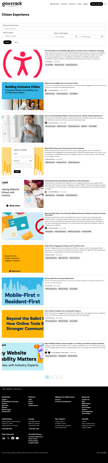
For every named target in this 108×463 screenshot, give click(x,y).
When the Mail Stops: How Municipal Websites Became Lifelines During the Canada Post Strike (75, 214)
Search (7, 42)
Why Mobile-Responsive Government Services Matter (64, 148)
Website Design (59, 64)
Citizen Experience (71, 64)
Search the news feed (10, 25)
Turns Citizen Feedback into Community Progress (63, 311)
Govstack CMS (86, 231)
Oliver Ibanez (65, 352)
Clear (15, 42)
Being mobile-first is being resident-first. (59, 278)
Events (31, 403)
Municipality (60, 195)
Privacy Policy (33, 441)
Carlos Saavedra (53, 122)
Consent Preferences (36, 437)
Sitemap (4, 407)
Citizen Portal (33, 405)
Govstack (104, 452)
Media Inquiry (6, 409)
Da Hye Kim (49, 285)
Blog (83, 401)
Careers (4, 403)
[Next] (61, 377)
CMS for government (74, 231)
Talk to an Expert (97, 4)
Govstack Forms (50, 126)
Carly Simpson (56, 352)
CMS (30, 399)
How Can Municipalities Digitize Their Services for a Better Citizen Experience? (73, 116)
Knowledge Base (87, 411)
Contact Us (85, 399)
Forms (31, 401)
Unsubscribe (6, 411)
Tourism (58, 399)
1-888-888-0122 (7, 429)
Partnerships (86, 413)
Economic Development (63, 401)
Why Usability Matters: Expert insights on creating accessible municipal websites (74, 343)
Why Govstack (54, 4)
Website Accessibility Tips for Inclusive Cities (61, 83)
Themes (84, 409)
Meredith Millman (54, 90)
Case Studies (86, 407)
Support (85, 4)
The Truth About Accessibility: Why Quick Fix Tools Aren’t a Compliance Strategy (74, 51)
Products (64, 4)
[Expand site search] (105, 4)
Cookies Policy (34, 443)
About (80, 4)
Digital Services (50, 93)
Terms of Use (33, 439)
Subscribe (5, 405)
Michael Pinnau (50, 159)
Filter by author (8, 32)
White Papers (86, 403)
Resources (72, 4)
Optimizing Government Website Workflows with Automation (67, 181)
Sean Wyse (49, 61)
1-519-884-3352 (34, 429)
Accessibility (49, 64)
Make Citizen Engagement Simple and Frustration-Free (65, 246)
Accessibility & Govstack (10, 401)
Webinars (84, 126)
